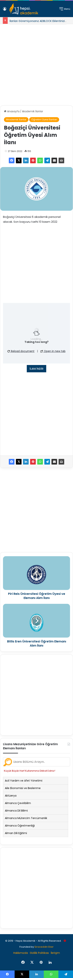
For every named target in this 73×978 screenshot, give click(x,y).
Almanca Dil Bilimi (16, 810)
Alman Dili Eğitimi (16, 833)
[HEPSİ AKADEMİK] (23, 8)
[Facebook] (11, 160)
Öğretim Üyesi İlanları (44, 119)
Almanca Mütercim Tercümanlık (26, 818)
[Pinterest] (33, 160)
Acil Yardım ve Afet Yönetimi (23, 780)
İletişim (55, 953)
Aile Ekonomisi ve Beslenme (23, 788)
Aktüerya (10, 795)
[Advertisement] (36, 63)
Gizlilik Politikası (39, 953)
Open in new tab (54, 351)
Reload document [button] (22, 351)
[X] (19, 160)
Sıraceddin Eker (44, 947)
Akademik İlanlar (32, 111)
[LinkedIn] (26, 160)
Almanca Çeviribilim (18, 803)
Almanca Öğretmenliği (20, 825)
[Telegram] (47, 160)
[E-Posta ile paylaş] (54, 160)
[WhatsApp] (40, 160)
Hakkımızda (20, 953)
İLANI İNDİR (36, 369)
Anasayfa (12, 111)
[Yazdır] (61, 160)
